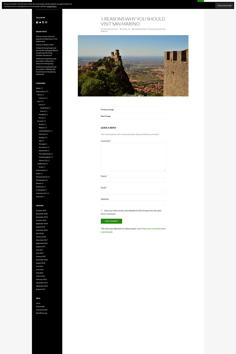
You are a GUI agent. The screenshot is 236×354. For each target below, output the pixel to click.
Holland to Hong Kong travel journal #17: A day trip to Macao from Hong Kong (46, 61)
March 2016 (40, 276)
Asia (38, 101)
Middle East (41, 164)
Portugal (42, 144)
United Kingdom (45, 157)
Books (38, 88)
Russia (41, 118)
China (41, 105)
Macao (42, 111)
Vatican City (43, 160)
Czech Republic (44, 131)
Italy (40, 141)
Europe (40, 121)
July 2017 (39, 250)
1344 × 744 (126, 29)
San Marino (43, 147)
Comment (106, 141)
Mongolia (42, 114)
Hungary (42, 137)
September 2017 (42, 243)
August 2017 (40, 247)
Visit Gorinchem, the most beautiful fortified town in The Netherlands (46, 38)
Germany (42, 134)
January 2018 (41, 237)
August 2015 (40, 289)
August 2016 (40, 263)
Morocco (42, 98)
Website (105, 199)
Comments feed (41, 310)
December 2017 (42, 240)
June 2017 (40, 253)
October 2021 (41, 210)
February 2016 (41, 279)
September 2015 (42, 286)
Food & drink (40, 170)
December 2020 (42, 214)
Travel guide (40, 190)
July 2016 (39, 266)
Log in (38, 303)
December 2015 (42, 283)
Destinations (40, 91)
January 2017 (41, 256)
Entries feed (40, 306)
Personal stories (41, 177)
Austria (41, 124)
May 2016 (39, 273)
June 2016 (40, 270)
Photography (40, 180)
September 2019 (42, 224)
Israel (41, 167)
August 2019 (40, 227)
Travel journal (41, 193)
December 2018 (42, 230)
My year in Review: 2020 (44, 45)
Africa (39, 95)
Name (104, 176)
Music (38, 173)
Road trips (39, 187)
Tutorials (39, 196)
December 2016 (42, 260)
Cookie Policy (52, 6)
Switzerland (43, 151)
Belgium (42, 128)
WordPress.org (41, 313)
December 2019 (42, 217)
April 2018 (40, 233)
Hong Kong (44, 108)
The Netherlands (45, 154)
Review (38, 183)
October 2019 (41, 220)
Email (104, 187)
